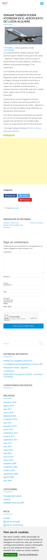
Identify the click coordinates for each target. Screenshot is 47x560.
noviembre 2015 (10, 419)
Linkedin (11, 203)
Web (5, 292)
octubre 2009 (9, 470)
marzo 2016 (8, 412)
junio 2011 (7, 443)
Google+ (12, 199)
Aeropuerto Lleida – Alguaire (15, 367)
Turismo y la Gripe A (37, 223)
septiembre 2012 (10, 433)
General (16, 208)
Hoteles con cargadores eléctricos (17, 360)
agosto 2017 (8, 405)
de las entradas (11, 521)
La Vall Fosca (8, 371)
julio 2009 (7, 480)
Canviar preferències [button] (28, 555)
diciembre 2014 (9, 426)
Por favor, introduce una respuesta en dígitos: (8, 300)
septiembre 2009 (10, 473)
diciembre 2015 (9, 416)
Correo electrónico (7, 284)
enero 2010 (8, 460)
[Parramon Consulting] (5, 4)
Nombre (6, 276)
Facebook (11, 195)
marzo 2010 (8, 456)
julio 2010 (7, 446)
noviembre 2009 (10, 467)
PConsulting (9, 48)
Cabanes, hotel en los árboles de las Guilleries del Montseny (13, 225)
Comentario (7, 252)
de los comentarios (13, 525)
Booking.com (9, 135)
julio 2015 (7, 422)
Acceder (6, 518)
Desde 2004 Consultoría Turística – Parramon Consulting (22, 375)
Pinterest (26, 199)
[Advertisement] (23, 161)
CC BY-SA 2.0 (32, 128)
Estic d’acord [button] (10, 555)
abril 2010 (7, 453)
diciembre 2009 (9, 463)
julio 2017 (7, 409)
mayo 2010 (8, 450)
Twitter (24, 195)
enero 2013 (8, 429)
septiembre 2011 (10, 439)
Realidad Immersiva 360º (13, 503)
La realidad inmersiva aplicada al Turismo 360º (23, 364)
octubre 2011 (9, 436)
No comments (9, 50)
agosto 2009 (8, 477)
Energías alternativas (12, 496)
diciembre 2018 (9, 402)
